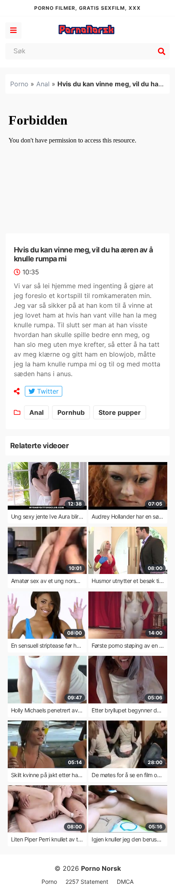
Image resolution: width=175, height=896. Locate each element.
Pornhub (71, 412)
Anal (43, 84)
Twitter (47, 391)
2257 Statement (87, 881)
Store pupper (119, 412)
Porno (19, 84)
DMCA (125, 881)
